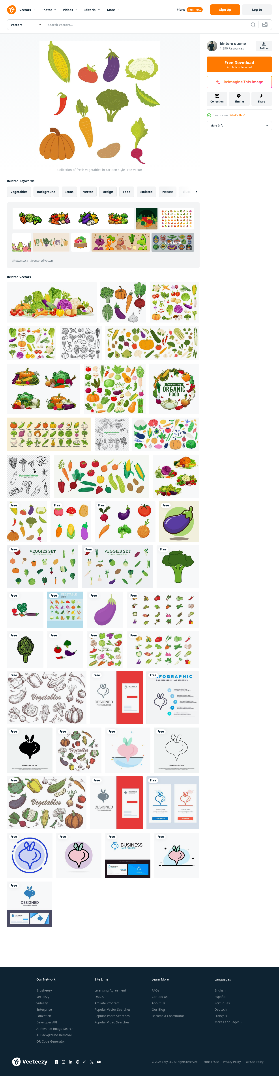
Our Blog (158, 1009)
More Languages (227, 1022)
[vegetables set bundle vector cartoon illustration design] (163, 610)
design (108, 192)
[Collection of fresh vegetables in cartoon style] (31, 343)
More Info (216, 125)
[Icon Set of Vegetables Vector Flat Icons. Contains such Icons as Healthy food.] (65, 610)
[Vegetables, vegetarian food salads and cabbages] (176, 476)
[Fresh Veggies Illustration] (42, 566)
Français (221, 1016)
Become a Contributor (168, 1016)
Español (220, 997)
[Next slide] (192, 192)
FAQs (155, 990)
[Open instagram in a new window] (63, 1061)
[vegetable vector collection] (65, 649)
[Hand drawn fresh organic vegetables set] (165, 434)
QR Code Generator (50, 1041)
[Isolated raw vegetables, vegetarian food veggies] (152, 343)
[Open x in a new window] (92, 1061)
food (127, 192)
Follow (264, 48)
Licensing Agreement (110, 990)
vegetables (19, 192)
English (220, 990)
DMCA (99, 997)
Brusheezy (44, 990)
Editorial (90, 10)
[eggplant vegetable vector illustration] (105, 610)
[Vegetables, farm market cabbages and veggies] (43, 389)
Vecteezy (42, 997)
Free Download (239, 64)
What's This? (237, 115)
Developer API (46, 1022)
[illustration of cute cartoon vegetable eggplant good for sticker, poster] (179, 521)
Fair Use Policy (254, 1062)
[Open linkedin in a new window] (70, 1061)
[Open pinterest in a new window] (77, 1061)
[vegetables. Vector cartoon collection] (101, 476)
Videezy (42, 1003)
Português (222, 1003)
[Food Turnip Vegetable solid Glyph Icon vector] (29, 750)
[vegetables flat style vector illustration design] (163, 649)
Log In (257, 9)
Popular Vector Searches (113, 1009)
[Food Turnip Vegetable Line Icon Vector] (176, 750)
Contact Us (160, 997)
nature (167, 192)
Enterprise (44, 1009)
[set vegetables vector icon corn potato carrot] (71, 521)
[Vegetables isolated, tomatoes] (125, 521)
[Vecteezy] (11, 9)
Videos (68, 10)
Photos (46, 10)
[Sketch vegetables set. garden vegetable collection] (46, 697)
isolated (146, 192)
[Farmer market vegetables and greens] (174, 389)
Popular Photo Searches (112, 1016)
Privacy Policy (232, 1062)
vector (88, 192)
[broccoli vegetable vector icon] (178, 566)
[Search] (253, 24)
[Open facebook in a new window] (56, 1061)
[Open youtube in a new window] (99, 1061)
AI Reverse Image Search (54, 1029)
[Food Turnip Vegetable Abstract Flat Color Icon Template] (127, 750)
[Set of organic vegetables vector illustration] (174, 302)
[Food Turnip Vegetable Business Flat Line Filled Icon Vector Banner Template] (176, 855)
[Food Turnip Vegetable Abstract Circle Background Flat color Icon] (78, 855)
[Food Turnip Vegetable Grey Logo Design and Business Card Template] (116, 697)
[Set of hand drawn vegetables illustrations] (105, 649)
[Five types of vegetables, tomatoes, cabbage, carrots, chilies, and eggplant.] (25, 610)
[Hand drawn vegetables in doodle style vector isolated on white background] (81, 343)
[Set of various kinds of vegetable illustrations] (52, 302)
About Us (158, 1003)
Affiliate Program (107, 1003)
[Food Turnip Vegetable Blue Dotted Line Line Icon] (29, 855)
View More (173, 242)
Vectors (25, 10)
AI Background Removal (54, 1035)
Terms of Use (210, 1062)
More (111, 10)
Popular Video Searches (112, 1022)
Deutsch (221, 1009)
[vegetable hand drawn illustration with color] (25, 649)
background (46, 192)
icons (69, 192)
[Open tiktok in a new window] (84, 1061)
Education (43, 1016)
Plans (181, 9)
